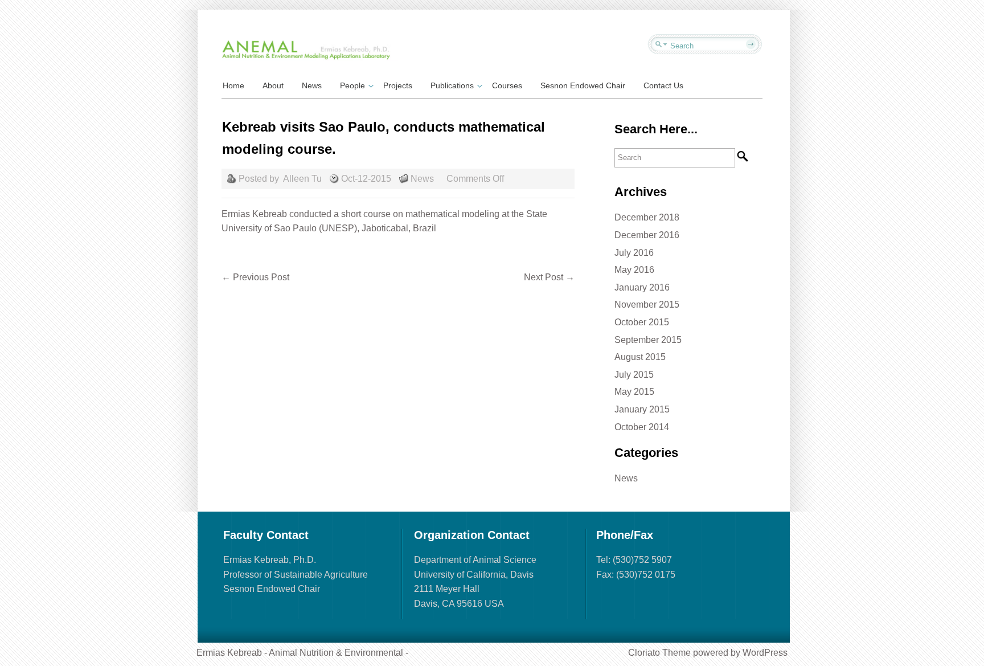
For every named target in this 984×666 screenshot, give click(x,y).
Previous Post (255, 277)
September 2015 (648, 340)
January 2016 (642, 287)
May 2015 (634, 392)
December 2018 (646, 217)
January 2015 (642, 409)
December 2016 (646, 235)
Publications (452, 85)
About (273, 85)
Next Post (549, 277)
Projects (397, 85)
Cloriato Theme (659, 652)
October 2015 (641, 322)
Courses (507, 85)
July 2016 (634, 253)
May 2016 (634, 270)
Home (233, 85)
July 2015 (634, 374)
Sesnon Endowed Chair (582, 85)
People (352, 85)
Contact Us (663, 85)
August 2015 (640, 357)
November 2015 (646, 304)
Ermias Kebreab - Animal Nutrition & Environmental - (302, 652)
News (312, 85)
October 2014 (641, 427)
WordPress (765, 652)
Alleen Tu (302, 178)
